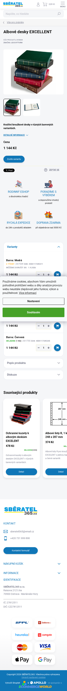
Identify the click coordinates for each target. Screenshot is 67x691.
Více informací (27, 293)
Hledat (59, 14)
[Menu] (62, 4)
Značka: (13, 43)
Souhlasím (33, 312)
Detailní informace (14, 135)
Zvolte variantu (14, 159)
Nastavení (33, 301)
